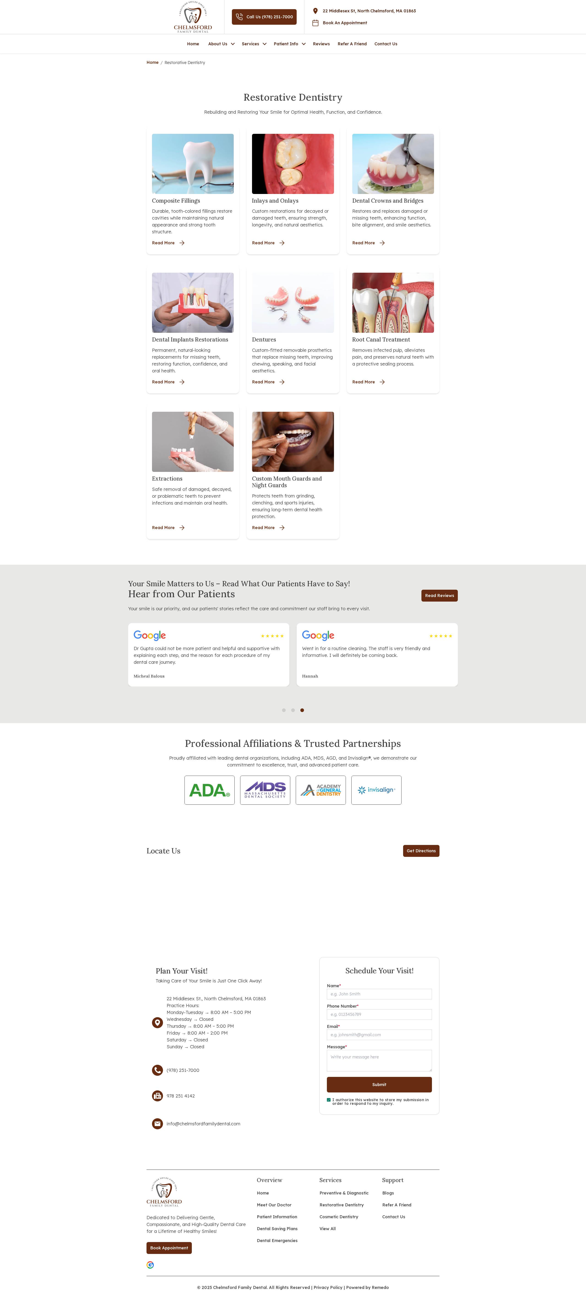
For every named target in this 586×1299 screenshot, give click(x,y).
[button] (150, 1265)
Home (152, 62)
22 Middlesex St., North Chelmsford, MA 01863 (216, 998)
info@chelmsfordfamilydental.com (203, 1124)
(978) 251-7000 (183, 1070)
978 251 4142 (181, 1096)
